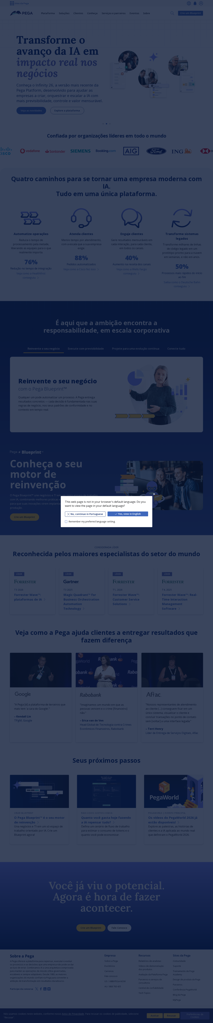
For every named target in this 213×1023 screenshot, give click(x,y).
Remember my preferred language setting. (92, 521)
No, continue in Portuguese (87, 513)
